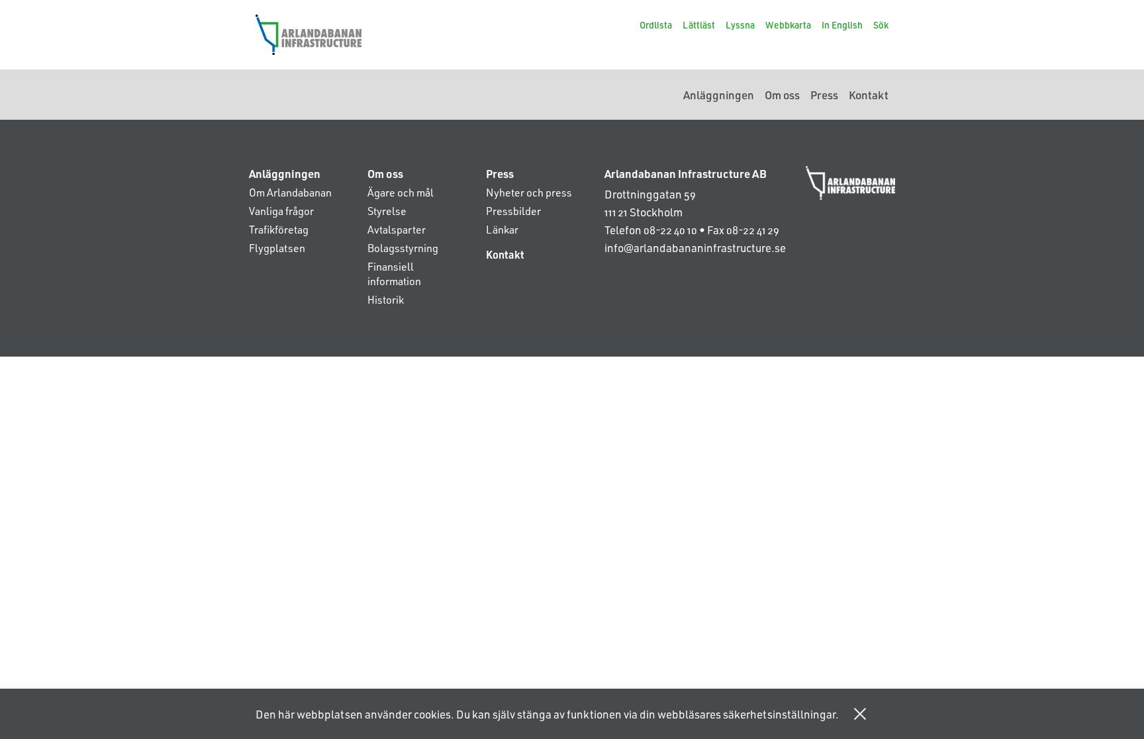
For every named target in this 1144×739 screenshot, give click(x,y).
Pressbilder (513, 211)
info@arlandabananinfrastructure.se (695, 247)
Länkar (502, 229)
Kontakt (868, 94)
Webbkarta (788, 25)
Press (824, 94)
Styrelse (386, 211)
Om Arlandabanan (290, 192)
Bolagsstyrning (402, 248)
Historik (385, 299)
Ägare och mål (400, 192)
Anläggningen (718, 94)
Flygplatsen (277, 248)
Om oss (782, 94)
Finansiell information (394, 273)
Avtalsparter (396, 229)
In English (842, 25)
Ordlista (656, 25)
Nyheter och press (529, 192)
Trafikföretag (279, 229)
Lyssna (740, 25)
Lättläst (699, 25)
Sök (880, 25)
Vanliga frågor (281, 211)
